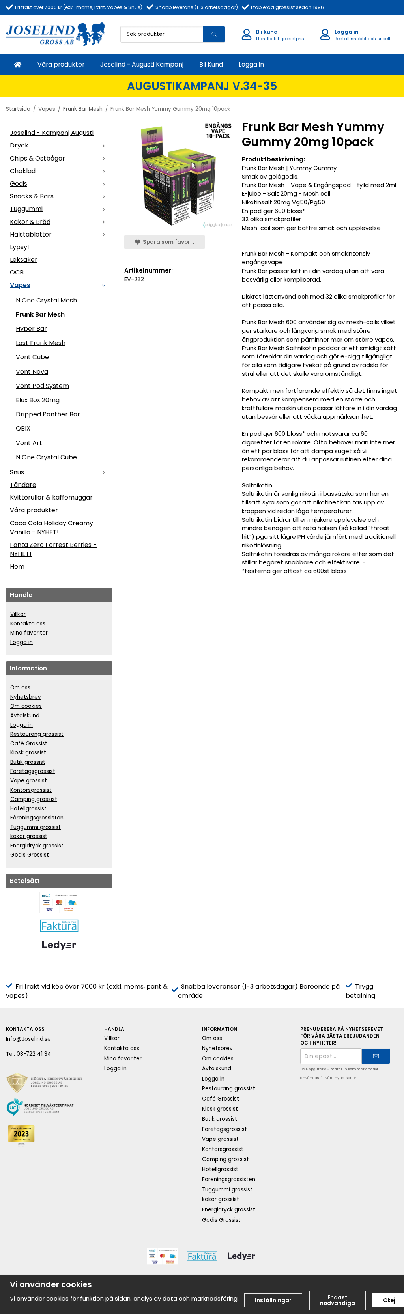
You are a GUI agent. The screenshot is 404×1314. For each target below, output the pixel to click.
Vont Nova (32, 371)
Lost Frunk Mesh (40, 342)
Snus (17, 472)
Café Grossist (28, 743)
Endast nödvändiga (337, 1300)
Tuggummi (26, 208)
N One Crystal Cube (46, 457)
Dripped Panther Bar (48, 414)
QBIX (23, 428)
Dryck (19, 145)
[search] (214, 34)
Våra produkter (60, 64)
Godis (18, 183)
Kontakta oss (27, 623)
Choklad (23, 170)
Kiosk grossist (28, 752)
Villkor (18, 614)
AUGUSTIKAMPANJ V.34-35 (202, 86)
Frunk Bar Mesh (40, 314)
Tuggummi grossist (35, 827)
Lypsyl (19, 247)
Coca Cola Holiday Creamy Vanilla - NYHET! (51, 528)
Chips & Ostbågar (37, 158)
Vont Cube (32, 357)
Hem (17, 566)
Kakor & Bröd (30, 221)
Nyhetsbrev (25, 697)
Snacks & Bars (32, 196)
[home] (18, 64)
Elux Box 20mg (38, 400)
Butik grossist (27, 762)
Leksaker (23, 259)
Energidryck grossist (37, 845)
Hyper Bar (31, 328)
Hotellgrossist (28, 808)
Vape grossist (28, 780)
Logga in (251, 64)
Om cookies (26, 706)
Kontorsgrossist (31, 790)
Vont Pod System (42, 385)
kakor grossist (28, 836)
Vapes (20, 284)
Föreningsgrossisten (37, 817)
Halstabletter (31, 234)
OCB (17, 272)
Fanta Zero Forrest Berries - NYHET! (53, 549)
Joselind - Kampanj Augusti (52, 132)
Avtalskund (24, 715)
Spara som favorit (167, 242)
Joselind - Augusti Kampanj (141, 64)
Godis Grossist (29, 855)
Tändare (23, 484)
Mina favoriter (29, 632)
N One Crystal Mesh (46, 300)
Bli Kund (211, 64)
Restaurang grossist (37, 734)
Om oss (20, 687)
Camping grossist (33, 799)
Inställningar (273, 1300)
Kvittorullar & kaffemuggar (51, 497)
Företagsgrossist (32, 771)
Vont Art (29, 443)
